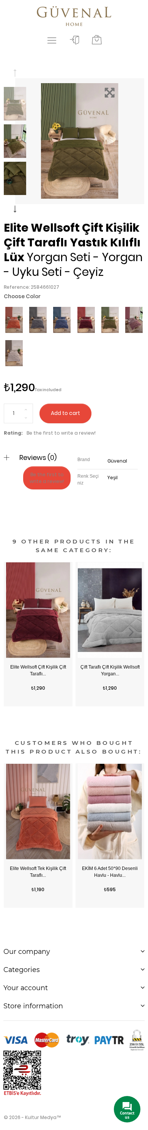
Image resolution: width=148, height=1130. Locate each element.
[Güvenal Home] (74, 15)
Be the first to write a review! (61, 433)
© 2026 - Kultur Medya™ (32, 1117)
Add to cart (65, 413)
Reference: (17, 287)
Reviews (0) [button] (38, 457)
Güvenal (117, 461)
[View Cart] (97, 40)
